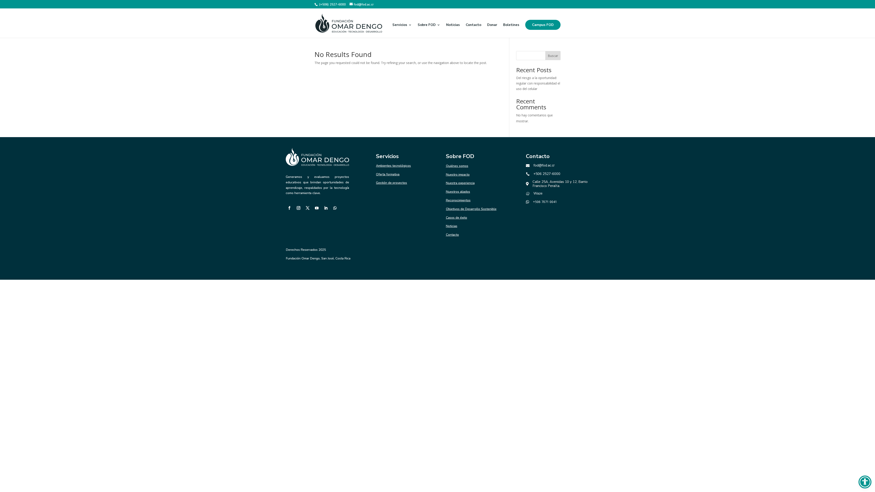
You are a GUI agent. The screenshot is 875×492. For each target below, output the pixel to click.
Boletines (511, 25)
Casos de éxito (456, 217)
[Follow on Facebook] (289, 208)
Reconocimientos (458, 200)
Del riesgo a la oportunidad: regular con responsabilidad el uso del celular (538, 83)
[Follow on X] (307, 208)
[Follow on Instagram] (298, 208)
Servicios (399, 25)
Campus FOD (543, 25)
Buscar (553, 56)
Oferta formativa (387, 174)
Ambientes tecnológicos (393, 166)
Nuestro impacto (458, 174)
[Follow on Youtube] (316, 208)
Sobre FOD (427, 25)
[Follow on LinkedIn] (325, 208)
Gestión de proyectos (391, 183)
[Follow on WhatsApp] (335, 208)
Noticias (453, 25)
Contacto (473, 25)
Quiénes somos (457, 166)
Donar (492, 25)
